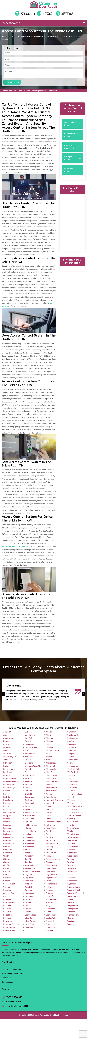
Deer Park (7, 905)
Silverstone (50, 924)
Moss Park (50, 772)
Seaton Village (52, 918)
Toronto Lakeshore (75, 812)
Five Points (29, 775)
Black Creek (8, 800)
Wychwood (71, 884)
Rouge (48, 905)
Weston (70, 859)
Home (4, 90)
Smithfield (50, 930)
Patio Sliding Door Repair (12, 973)
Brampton (7, 816)
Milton (48, 753)
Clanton (6, 875)
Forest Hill (29, 781)
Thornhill (70, 797)
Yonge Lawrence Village (74, 897)
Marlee (49, 744)
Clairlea (6, 868)
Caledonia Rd (8, 843)
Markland (49, 741)
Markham (49, 738)
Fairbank (28, 769)
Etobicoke (29, 763)
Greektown (29, 800)
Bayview (6, 775)
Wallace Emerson (74, 837)
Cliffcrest (7, 878)
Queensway (50, 871)
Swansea (71, 757)
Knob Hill (28, 887)
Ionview (28, 850)
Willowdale (71, 868)
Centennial (7, 853)
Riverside (49, 893)
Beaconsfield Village (11, 781)
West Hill (71, 843)
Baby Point (7, 763)
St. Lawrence (72, 738)
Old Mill (49, 819)
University (71, 819)
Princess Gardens (53, 859)
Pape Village (51, 828)
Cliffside (6, 881)
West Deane (72, 840)
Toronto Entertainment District (76, 804)
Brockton (7, 828)
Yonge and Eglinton (74, 887)
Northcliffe (50, 803)
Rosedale (49, 902)
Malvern (49, 732)
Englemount (29, 757)
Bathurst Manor (9, 769)
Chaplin (6, 856)
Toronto (70, 825)
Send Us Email (48, 14)
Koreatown (29, 890)
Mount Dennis (51, 775)
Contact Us (6, 978)
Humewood (29, 847)
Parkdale (49, 831)
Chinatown (7, 859)
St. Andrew (71, 732)
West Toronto (73, 856)
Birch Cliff (7, 797)
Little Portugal (30, 921)
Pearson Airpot (52, 843)
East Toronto (30, 735)
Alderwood (7, 744)
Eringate (28, 760)
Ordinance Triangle (53, 822)
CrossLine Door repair (59, 1015)
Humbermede (30, 840)
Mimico (49, 757)
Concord (6, 887)
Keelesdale (29, 865)
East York (28, 738)
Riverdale (49, 890)
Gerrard (27, 788)
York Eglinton (72, 909)
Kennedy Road (30, 868)
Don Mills (7, 909)
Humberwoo (29, 843)
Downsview (7, 921)
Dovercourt (7, 918)
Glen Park (28, 791)
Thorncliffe (71, 791)
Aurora (5, 760)
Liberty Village (30, 915)
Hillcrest (28, 828)
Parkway (49, 837)
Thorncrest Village (74, 794)
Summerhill (71, 747)
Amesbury (7, 747)
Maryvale (49, 747)
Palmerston (50, 825)
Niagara (49, 794)
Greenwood (29, 803)
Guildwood (29, 806)
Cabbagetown (8, 837)
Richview (49, 887)
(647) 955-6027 (67, 14)
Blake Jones (8, 803)
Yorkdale (70, 921)
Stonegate (71, 744)
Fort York (28, 785)
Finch (27, 772)
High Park (28, 822)
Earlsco (28, 732)
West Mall (71, 850)
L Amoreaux (29, 893)
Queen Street (51, 865)
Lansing (28, 902)
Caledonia (7, 840)
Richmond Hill (51, 884)
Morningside (51, 769)
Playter (49, 850)
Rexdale (49, 881)
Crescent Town (9, 893)
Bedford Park (8, 785)
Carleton (6, 847)
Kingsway (28, 884)
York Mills (71, 912)
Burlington (7, 834)
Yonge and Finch (73, 890)
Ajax (5, 735)
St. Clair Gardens (73, 735)
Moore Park (50, 766)
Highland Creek (31, 825)
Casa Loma (7, 850)
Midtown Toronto (53, 750)
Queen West (51, 868)
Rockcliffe (50, 896)
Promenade (50, 862)
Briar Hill (6, 822)
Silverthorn (50, 927)
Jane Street (29, 859)
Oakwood (49, 816)
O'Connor (49, 806)
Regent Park (51, 878)
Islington (28, 853)
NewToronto (51, 791)
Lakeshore (29, 896)
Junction (28, 862)
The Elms (71, 775)
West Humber (72, 847)
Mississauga (51, 763)
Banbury (6, 766)
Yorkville (70, 924)
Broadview (7, 825)
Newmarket (50, 785)
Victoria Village (73, 834)
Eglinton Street (31, 747)
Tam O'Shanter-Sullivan (73, 761)
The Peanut (72, 785)
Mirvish (49, 760)
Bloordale (7, 809)
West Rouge (72, 853)
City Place (7, 865)
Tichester (71, 800)
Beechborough (9, 788)
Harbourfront (30, 816)
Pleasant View (51, 853)
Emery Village (30, 753)
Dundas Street (9, 930)
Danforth (6, 896)
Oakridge (49, 809)
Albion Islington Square (9, 739)
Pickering (49, 847)
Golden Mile (29, 797)
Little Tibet (29, 924)
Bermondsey (8, 794)
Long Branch (30, 927)
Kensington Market (32, 871)
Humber (28, 834)
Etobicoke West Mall (33, 766)
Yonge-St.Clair (73, 905)
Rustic (48, 912)
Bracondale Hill (9, 812)
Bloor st (6, 806)
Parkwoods (50, 840)
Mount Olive (51, 778)
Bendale (6, 791)
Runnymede (50, 909)
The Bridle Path (15, 90)
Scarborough (51, 915)
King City (28, 875)
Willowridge (72, 871)
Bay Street (7, 772)
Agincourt (7, 732)
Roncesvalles (51, 899)
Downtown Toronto (11, 924)
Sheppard (50, 921)
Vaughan (70, 831)
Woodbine (71, 878)
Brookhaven (8, 831)
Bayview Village (9, 778)
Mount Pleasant (52, 781)
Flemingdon (29, 778)
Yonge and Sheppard (75, 893)
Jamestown (29, 856)
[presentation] (3, 694)
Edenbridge (29, 744)
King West (29, 878)
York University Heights (73, 916)
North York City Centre (55, 800)
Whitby (70, 865)
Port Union (50, 856)
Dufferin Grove (9, 927)
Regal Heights (51, 875)
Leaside (28, 909)
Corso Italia (7, 890)
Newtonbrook (51, 788)
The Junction (72, 778)
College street (9, 884)
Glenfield (28, 794)
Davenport (7, 899)
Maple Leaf (50, 735)
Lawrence (29, 905)
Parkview (49, 834)
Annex (5, 750)
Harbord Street (31, 812)
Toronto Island (73, 809)
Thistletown (72, 788)
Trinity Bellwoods (74, 816)
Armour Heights (9, 757)
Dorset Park (8, 915)
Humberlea (29, 837)
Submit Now (13, 82)
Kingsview (29, 881)
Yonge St (71, 902)
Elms (27, 750)
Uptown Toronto (74, 828)
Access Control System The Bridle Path (40, 90)
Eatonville (29, 741)
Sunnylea (71, 753)
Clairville (6, 871)
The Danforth (72, 772)
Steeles (70, 741)
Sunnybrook (72, 750)
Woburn (70, 875)
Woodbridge (72, 881)
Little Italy (29, 918)
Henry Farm (29, 819)
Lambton (28, 899)
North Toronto (51, 797)
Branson (6, 819)
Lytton (27, 930)
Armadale (7, 753)
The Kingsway (73, 781)
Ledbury (28, 912)
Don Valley (7, 912)
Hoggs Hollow (30, 831)
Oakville (49, 812)
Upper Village (72, 822)
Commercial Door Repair (12, 969)
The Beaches (72, 766)
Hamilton (28, 809)
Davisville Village (10, 902)
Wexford (70, 862)
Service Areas (7, 982)
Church (6, 862)
